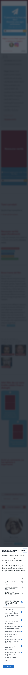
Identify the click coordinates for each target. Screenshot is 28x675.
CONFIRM (8, 666)
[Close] (24, 550)
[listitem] (14, 578)
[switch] (22, 582)
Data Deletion (5, 672)
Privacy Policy (22, 672)
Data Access (14, 672)
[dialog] (14, 611)
